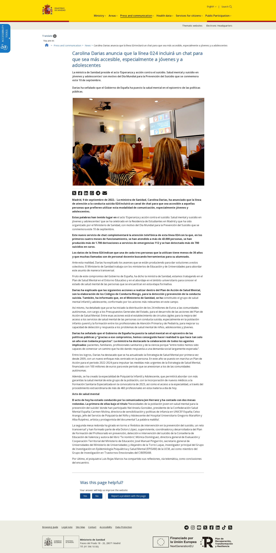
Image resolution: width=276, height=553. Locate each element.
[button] (206, 6)
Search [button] (225, 6)
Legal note (67, 527)
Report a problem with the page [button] (128, 495)
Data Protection (123, 527)
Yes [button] (85, 495)
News (88, 45)
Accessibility (106, 527)
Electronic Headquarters (219, 25)
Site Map (80, 527)
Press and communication (67, 45)
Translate (47, 35)
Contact (92, 527)
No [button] (97, 495)
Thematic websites (192, 25)
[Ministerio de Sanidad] (54, 10)
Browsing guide (50, 527)
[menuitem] (99, 15)
